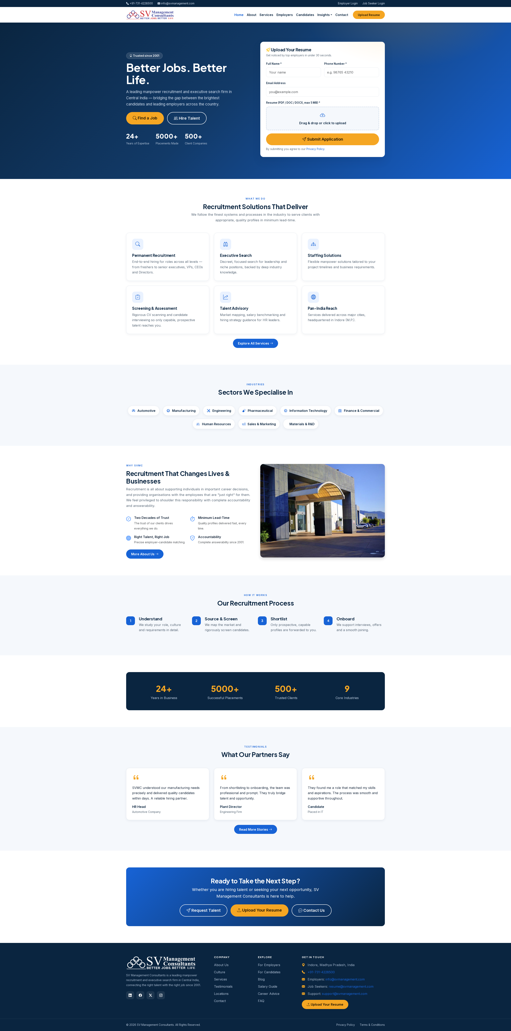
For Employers (269, 965)
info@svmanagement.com (177, 3)
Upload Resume (369, 15)
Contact (341, 15)
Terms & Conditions (372, 1024)
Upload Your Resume (261, 910)
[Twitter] (150, 995)
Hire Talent (189, 118)
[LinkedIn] (130, 995)
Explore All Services (254, 343)
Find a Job (147, 118)
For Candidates (269, 972)
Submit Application (324, 139)
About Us (221, 965)
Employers (284, 15)
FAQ (261, 1001)
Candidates (305, 15)
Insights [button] (323, 15)
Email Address (276, 83)
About (251, 15)
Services (266, 15)
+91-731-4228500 (141, 3)
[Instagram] (161, 995)
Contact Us (313, 910)
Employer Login (348, 3)
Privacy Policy (315, 149)
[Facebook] (140, 995)
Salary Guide (267, 986)
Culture (219, 972)
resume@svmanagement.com (351, 986)
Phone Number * (335, 63)
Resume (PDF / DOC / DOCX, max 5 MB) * (293, 102)
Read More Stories (254, 829)
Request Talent (205, 910)
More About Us (143, 554)
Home (239, 15)
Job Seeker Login (373, 3)
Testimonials (223, 986)
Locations (221, 994)
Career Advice (268, 994)
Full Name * (274, 63)
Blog (261, 979)
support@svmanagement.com (344, 994)
